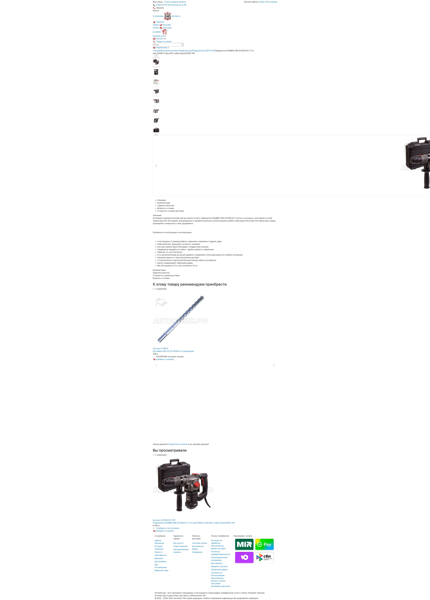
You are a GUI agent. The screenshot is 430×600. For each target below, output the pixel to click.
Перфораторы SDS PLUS (203, 50)
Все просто (178, 543)
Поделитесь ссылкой (177, 444)
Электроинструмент (170, 50)
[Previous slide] (156, 165)
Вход (262, 2)
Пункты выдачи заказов (175, 2)
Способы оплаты (199, 543)
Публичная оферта (219, 569)
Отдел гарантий (180, 546)
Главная (156, 50)
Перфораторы (185, 50)
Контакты (176, 16)
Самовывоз (197, 552)
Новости (158, 552)
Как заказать (217, 563)
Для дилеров (160, 561)
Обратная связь (162, 570)
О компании (158, 16)
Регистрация (271, 2)
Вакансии (159, 558)
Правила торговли (219, 566)
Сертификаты (161, 555)
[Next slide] (156, 134)
